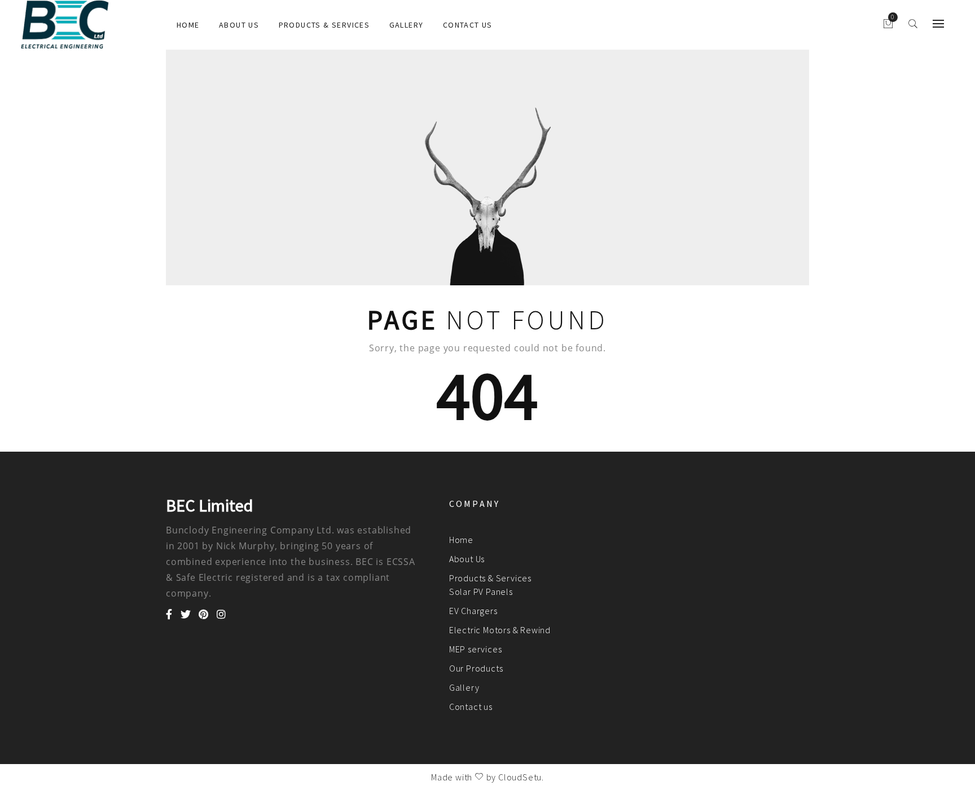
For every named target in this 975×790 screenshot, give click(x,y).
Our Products (476, 668)
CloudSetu (520, 777)
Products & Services (324, 25)
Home (188, 25)
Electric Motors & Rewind (500, 629)
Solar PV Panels (481, 591)
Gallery (406, 25)
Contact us (468, 25)
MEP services (475, 649)
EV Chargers (473, 610)
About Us (239, 25)
